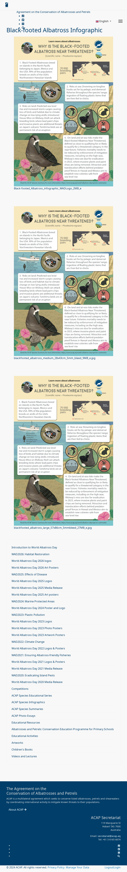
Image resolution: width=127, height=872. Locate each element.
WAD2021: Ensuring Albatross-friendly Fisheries (41, 655)
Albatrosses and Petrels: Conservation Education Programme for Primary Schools (63, 729)
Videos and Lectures (24, 756)
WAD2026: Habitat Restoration (30, 554)
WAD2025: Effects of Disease (29, 574)
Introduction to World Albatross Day (34, 547)
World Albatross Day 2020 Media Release (37, 682)
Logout (109, 867)
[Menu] (120, 21)
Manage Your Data (77, 867)
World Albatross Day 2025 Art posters (35, 594)
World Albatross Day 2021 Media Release (37, 668)
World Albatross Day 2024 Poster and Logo (38, 608)
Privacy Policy (56, 867)
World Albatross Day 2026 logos (31, 561)
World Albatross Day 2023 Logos (32, 621)
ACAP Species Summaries (27, 709)
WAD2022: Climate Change (28, 642)
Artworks (17, 743)
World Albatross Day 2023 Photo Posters (37, 628)
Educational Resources (26, 722)
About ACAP (16, 809)
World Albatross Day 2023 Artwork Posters (38, 635)
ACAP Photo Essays (23, 716)
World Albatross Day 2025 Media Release (37, 588)
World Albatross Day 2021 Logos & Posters (38, 662)
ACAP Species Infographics (28, 702)
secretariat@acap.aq (109, 836)
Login (117, 867)
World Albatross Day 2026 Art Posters (35, 567)
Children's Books (22, 749)
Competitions (20, 689)
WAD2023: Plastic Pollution (28, 615)
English (104, 21)
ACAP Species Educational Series (32, 695)
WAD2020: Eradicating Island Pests (33, 675)
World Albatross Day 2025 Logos (32, 581)
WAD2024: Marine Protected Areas (33, 601)
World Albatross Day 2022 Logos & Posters (38, 648)
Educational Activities (25, 736)
